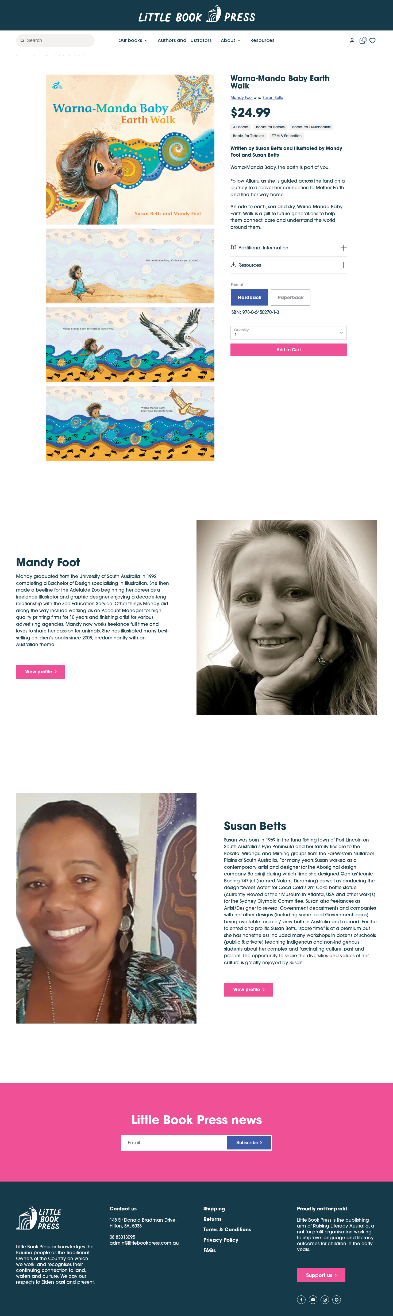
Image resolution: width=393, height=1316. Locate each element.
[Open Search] (20, 40)
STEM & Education (287, 136)
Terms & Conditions (227, 1229)
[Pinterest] (336, 1299)
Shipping (214, 1208)
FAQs (209, 1250)
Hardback (249, 297)
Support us (319, 1275)
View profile (38, 672)
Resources (263, 40)
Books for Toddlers (248, 136)
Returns (212, 1219)
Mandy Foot (241, 97)
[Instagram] (325, 1299)
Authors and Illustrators (185, 40)
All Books (241, 127)
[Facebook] (301, 1299)
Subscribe (247, 1142)
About (228, 40)
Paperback (291, 297)
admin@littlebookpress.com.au (144, 1243)
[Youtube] (313, 1299)
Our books (130, 40)
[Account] (352, 39)
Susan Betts (273, 97)
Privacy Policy (220, 1240)
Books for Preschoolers (311, 127)
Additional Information (263, 247)
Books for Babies (270, 127)
